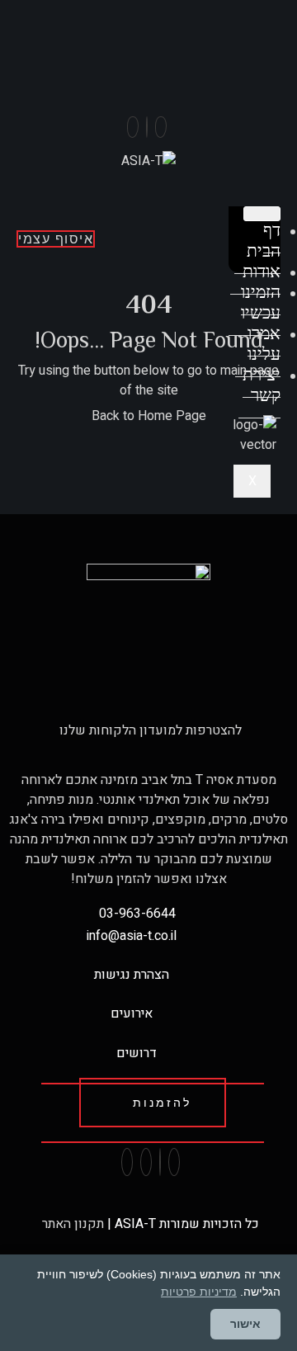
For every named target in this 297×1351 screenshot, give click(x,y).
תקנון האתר (71, 1224)
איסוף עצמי (55, 239)
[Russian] (201, 37)
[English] (151, 37)
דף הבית (263, 240)
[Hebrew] (184, 37)
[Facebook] (161, 127)
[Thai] (168, 37)
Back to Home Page (149, 416)
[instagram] (147, 127)
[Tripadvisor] (146, 1162)
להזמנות (162, 1102)
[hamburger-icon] (261, 213)
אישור (245, 1323)
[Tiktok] (133, 127)
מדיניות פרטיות (199, 1291)
